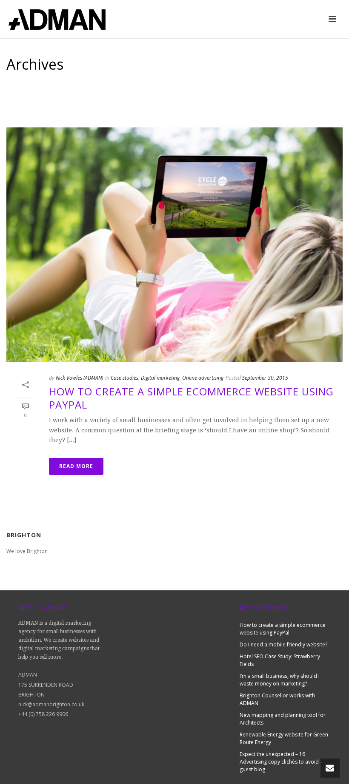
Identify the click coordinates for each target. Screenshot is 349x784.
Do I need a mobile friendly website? (283, 644)
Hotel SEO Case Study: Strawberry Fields (280, 660)
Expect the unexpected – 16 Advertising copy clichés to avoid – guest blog (281, 761)
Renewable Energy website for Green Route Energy (284, 738)
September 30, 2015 (265, 377)
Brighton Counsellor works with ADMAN (277, 699)
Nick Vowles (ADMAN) (79, 377)
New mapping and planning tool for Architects (283, 718)
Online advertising (202, 377)
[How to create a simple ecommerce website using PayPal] (174, 244)
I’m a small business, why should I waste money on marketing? (280, 679)
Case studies (124, 377)
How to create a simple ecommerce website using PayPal (191, 398)
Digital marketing (160, 377)
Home (285, 100)
